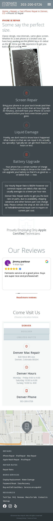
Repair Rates (8, 469)
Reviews (20, 497)
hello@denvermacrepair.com (21, 207)
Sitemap (6, 501)
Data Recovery (24, 483)
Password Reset (9, 483)
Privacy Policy (21, 518)
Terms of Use (32, 518)
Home (5, 11)
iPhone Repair (9, 456)
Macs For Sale (31, 497)
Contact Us (42, 497)
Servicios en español (32, 487)
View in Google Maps (10, 411)
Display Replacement (11, 479)
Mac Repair (31, 456)
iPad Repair (21, 456)
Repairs (13, 11)
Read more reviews (26, 297)
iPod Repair (26, 459)
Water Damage (28, 479)
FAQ (14, 497)
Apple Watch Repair (11, 459)
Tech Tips (7, 497)
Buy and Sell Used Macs (13, 487)
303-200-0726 (42, 204)
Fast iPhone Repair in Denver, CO (25, 12)
